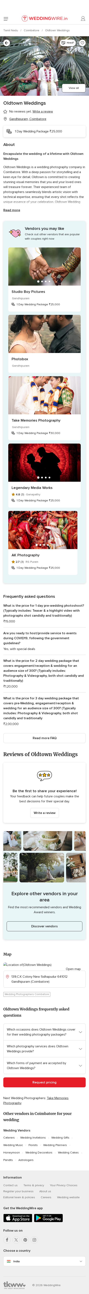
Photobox (20, 359)
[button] (44, 793)
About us (45, 1191)
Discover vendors (44, 926)
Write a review (44, 813)
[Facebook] (7, 1240)
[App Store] (17, 1221)
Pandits (8, 1160)
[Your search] (6, 43)
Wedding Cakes (68, 1152)
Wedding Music (13, 1145)
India (16, 1261)
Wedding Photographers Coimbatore (27, 994)
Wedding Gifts (60, 1137)
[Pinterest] (25, 1240)
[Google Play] (48, 1221)
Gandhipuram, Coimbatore (27, 119)
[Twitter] (16, 1240)
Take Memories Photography (36, 420)
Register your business (18, 1191)
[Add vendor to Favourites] (82, 43)
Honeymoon (11, 1152)
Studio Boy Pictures (28, 291)
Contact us (10, 1185)
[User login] (83, 18)
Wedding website (68, 1197)
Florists (33, 1145)
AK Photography (26, 555)
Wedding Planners (55, 1145)
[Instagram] (34, 1240)
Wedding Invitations (33, 1137)
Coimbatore (32, 30)
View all (74, 88)
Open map (73, 969)
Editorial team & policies (19, 1197)
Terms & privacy (33, 1185)
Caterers (9, 1137)
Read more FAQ (45, 738)
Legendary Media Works (32, 487)
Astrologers (26, 1160)
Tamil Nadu (11, 30)
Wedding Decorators (38, 1152)
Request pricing (44, 1082)
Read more (11, 210)
